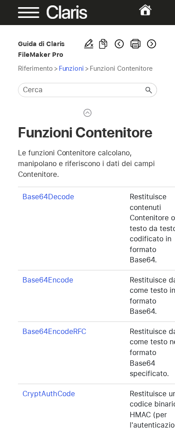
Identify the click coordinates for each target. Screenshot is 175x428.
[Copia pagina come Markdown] (103, 44)
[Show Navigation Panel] (24, 12)
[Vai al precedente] (119, 44)
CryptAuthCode (48, 393)
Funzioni (71, 68)
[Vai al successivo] (150, 44)
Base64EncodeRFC (54, 331)
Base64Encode (47, 280)
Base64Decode (48, 197)
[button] (149, 90)
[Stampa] (135, 44)
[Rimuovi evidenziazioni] (88, 44)
